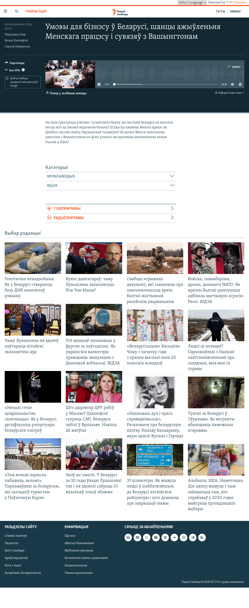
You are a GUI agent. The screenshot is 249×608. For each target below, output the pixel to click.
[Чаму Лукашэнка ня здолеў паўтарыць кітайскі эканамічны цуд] (33, 320)
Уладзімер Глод (15, 34)
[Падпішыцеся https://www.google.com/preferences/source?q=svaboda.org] (128, 537)
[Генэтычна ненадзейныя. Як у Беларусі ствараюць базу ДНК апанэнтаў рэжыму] (33, 258)
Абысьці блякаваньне (79, 543)
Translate (240, 2)
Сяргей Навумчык (17, 46)
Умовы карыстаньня (79, 573)
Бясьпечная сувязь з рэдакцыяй (86, 558)
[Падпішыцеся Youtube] (156, 537)
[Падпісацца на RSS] (202, 537)
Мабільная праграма (79, 550)
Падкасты (11, 543)
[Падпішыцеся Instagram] (183, 537)
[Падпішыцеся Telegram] (192, 537)
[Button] (14, 64)
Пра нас (70, 535)
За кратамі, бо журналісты (23, 573)
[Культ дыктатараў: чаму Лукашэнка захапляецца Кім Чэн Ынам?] (94, 258)
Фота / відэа (13, 565)
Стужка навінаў (16, 535)
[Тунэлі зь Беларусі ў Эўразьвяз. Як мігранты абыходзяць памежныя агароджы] (216, 392)
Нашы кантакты (76, 565)
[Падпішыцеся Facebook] (137, 537)
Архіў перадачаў (16, 558)
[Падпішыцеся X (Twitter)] (146, 537)
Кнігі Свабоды (14, 550)
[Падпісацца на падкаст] (165, 537)
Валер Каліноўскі (16, 40)
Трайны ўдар (36, 11)
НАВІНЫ (235, 11)
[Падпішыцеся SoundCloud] (174, 537)
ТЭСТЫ (220, 11)
